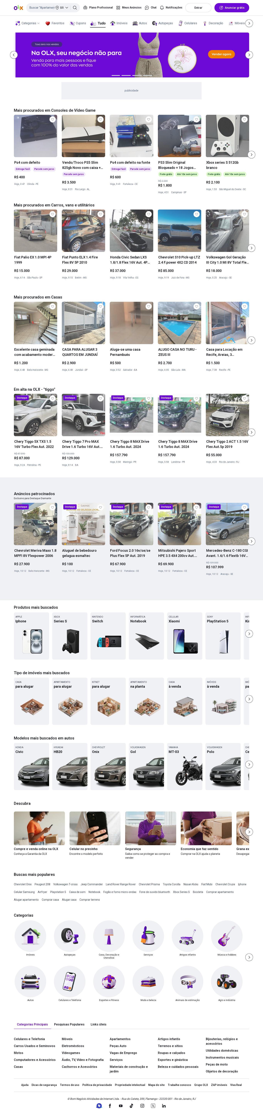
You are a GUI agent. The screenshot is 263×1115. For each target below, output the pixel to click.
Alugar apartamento (26, 899)
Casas (18, 1067)
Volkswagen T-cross (65, 884)
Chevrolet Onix (23, 884)
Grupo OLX (201, 1084)
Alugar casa (69, 899)
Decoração (216, 23)
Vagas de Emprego (123, 1053)
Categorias (29, 23)
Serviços (116, 1060)
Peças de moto (217, 1064)
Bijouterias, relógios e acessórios (222, 1041)
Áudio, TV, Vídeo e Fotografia (83, 1060)
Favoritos (58, 23)
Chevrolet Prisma (149, 884)
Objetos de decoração (222, 1071)
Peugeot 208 (42, 884)
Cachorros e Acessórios (79, 1067)
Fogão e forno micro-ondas (119, 892)
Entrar (198, 7)
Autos (143, 23)
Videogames (71, 1053)
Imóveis (121, 23)
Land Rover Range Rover (121, 884)
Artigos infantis (169, 1039)
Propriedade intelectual (130, 1084)
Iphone (242, 884)
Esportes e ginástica (173, 1060)
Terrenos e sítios (170, 1046)
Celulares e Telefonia (29, 1039)
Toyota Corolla (171, 884)
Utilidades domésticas (222, 1050)
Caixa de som (77, 892)
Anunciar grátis (235, 7)
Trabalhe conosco (179, 1084)
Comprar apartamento (220, 892)
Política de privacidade (97, 1084)
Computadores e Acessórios (35, 1060)
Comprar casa (50, 899)
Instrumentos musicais (222, 1057)
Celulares (190, 23)
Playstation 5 (58, 892)
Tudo (102, 23)
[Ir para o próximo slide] (251, 154)
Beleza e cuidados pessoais (178, 1067)
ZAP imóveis (219, 1084)
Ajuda (24, 1084)
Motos (18, 1053)
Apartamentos (120, 1039)
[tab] (32, 1024)
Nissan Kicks (190, 884)
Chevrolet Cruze (225, 884)
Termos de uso (69, 1084)
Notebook (94, 892)
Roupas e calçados (171, 1053)
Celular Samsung (24, 892)
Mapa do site (156, 1084)
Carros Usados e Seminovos (34, 1046)
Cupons (81, 23)
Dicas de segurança (44, 1084)
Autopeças (165, 23)
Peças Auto (118, 1046)
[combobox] (53, 7)
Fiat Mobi (206, 884)
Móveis (240, 23)
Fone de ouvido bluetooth (154, 892)
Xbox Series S (181, 892)
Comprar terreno (90, 899)
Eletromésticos (73, 1046)
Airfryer (42, 892)
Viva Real (236, 1084)
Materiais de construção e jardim (129, 1069)
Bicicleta (198, 892)
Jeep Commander (92, 884)
